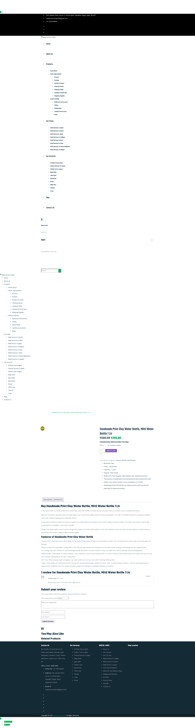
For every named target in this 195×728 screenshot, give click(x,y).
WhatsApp (9, 722)
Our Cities (50, 121)
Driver (52, 181)
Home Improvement (55, 74)
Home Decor (53, 71)
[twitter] (153, 26)
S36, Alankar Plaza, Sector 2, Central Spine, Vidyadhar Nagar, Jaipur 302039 (71, 15)
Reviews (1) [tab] (58, 499)
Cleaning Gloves (59, 86)
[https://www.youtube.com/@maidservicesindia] (46, 708)
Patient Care (78, 665)
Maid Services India (59, 715)
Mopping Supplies (59, 96)
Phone (8, 725)
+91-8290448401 (51, 21)
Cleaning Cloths (59, 89)
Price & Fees (107, 655)
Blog (47, 197)
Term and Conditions (110, 668)
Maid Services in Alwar (57, 131)
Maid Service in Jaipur (56, 134)
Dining (56, 105)
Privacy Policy (107, 680)
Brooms (56, 77)
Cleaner (52, 188)
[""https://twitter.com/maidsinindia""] (46, 698)
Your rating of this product (49, 598)
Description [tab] (48, 499)
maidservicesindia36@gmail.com (57, 18)
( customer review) (114, 445)
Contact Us (50, 207)
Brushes (56, 80)
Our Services (51, 156)
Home (48, 43)
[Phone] (5, 725)
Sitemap (105, 683)
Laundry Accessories (60, 111)
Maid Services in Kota (56, 140)
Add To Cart (111, 451)
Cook (51, 191)
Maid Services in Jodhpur (57, 137)
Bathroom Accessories (61, 102)
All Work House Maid (56, 163)
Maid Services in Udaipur (57, 150)
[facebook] (153, 29)
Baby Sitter (53, 172)
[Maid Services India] (48, 37)
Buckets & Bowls (59, 83)
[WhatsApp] (5, 722)
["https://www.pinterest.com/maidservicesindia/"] (46, 701)
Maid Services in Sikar (56, 143)
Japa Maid (53, 175)
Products (49, 64)
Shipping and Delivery (110, 674)
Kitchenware (57, 108)
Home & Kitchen (54, 99)
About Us (49, 54)
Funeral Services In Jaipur (57, 166)
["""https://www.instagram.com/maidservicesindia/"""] (46, 704)
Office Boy (53, 185)
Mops (56, 114)
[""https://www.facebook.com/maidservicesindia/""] (46, 695)
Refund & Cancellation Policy (112, 671)
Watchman (53, 178)
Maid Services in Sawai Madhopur (60, 146)
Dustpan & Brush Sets (60, 93)
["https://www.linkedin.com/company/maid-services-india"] (46, 711)
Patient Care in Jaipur (56, 169)
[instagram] (153, 32)
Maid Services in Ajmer (56, 128)
